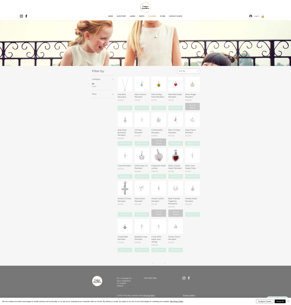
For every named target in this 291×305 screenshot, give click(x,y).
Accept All (280, 301)
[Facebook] (26, 16)
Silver (94, 86)
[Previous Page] (153, 263)
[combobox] (188, 71)
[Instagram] (21, 16)
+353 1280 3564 (150, 278)
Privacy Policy (189, 295)
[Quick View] (125, 84)
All (93, 84)
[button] (262, 16)
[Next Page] (164, 263)
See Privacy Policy (176, 301)
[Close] (288, 301)
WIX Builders (149, 295)
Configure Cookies (264, 301)
